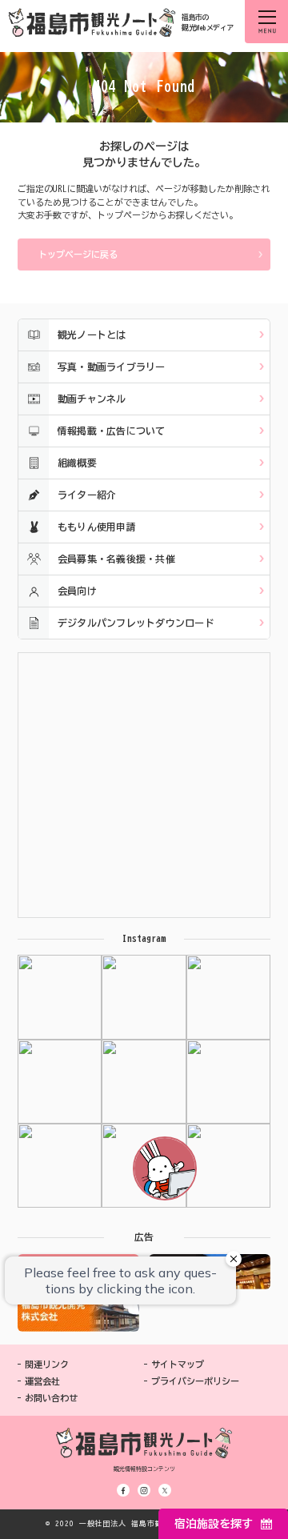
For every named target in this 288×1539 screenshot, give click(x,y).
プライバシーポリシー (195, 1381)
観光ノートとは (92, 334)
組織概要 (77, 462)
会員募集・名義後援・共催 (116, 558)
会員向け (77, 590)
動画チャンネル (92, 398)
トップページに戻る (78, 254)
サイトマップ (177, 1364)
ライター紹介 (87, 494)
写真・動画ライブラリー (112, 366)
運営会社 (42, 1381)
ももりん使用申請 (97, 526)
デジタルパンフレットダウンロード (136, 622)
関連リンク (47, 1364)
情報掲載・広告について (112, 430)
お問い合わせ (51, 1397)
